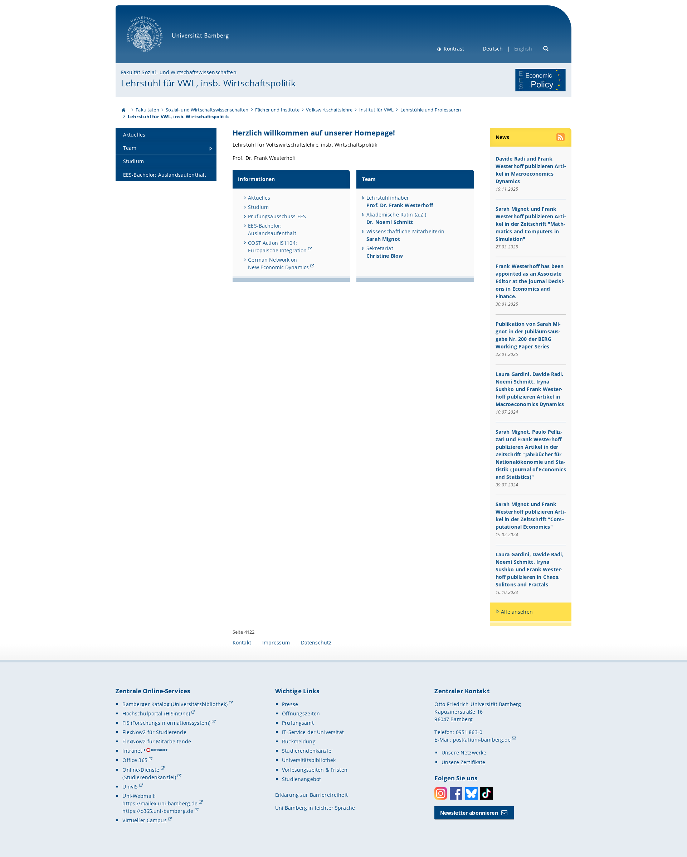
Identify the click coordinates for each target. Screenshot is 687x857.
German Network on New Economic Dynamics (278, 263)
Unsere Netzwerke (464, 752)
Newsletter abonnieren (469, 812)
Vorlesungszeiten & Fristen (314, 769)
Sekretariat (384, 252)
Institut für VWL (376, 109)
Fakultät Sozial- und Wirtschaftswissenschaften (178, 72)
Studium (258, 207)
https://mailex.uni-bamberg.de (160, 803)
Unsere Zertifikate (464, 762)
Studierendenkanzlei (307, 750)
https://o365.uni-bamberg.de (157, 811)
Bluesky (471, 793)
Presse (290, 704)
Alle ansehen (517, 611)
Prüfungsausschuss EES (277, 216)
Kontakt (242, 642)
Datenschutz (316, 642)
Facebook (456, 793)
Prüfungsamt (298, 722)
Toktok (486, 793)
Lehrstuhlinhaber (399, 201)
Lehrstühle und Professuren (430, 109)
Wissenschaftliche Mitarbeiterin (405, 231)
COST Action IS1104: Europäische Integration (277, 246)
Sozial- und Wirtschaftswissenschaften (207, 109)
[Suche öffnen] (546, 48)
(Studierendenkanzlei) (149, 777)
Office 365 (134, 760)
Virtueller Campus (144, 820)
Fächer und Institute (277, 109)
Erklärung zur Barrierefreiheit (311, 794)
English (523, 48)
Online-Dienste (140, 769)
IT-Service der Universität (313, 732)
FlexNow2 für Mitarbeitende (156, 741)
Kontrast (453, 48)
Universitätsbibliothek (309, 760)
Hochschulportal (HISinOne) (156, 713)
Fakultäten (147, 109)
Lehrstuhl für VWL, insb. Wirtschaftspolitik (208, 83)
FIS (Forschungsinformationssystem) (166, 722)
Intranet (132, 750)
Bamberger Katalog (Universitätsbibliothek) (175, 704)
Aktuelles (259, 197)
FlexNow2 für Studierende (154, 732)
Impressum (276, 642)
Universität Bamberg (152, 55)
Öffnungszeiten (301, 713)
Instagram (440, 793)
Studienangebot (301, 779)
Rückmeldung (299, 741)
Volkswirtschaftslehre (329, 109)
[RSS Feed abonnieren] (561, 138)
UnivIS (130, 786)
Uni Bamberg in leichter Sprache (315, 807)
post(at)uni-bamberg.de (482, 739)
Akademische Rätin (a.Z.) (396, 218)
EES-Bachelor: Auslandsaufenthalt (272, 229)
